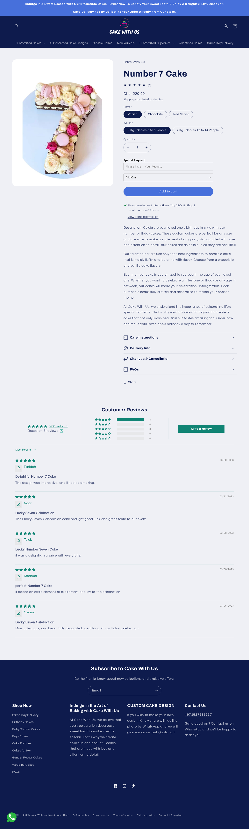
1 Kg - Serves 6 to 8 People (147, 130)
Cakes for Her (21, 750)
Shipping (129, 99)
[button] (16, 26)
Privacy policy (101, 815)
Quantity (129, 139)
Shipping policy (146, 815)
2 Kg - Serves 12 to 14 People (198, 130)
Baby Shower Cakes (26, 729)
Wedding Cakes (23, 764)
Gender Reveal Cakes (27, 757)
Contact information (170, 815)
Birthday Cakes (23, 722)
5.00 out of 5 (58, 426)
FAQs (16, 771)
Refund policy (81, 815)
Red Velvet (181, 114)
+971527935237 (198, 714)
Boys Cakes (20, 736)
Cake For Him (21, 743)
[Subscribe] (156, 690)
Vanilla (133, 114)
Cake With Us (39, 815)
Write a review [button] (201, 428)
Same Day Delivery (25, 715)
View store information (143, 216)
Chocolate (155, 114)
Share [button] (132, 382)
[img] (25, 460)
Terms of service (123, 815)
